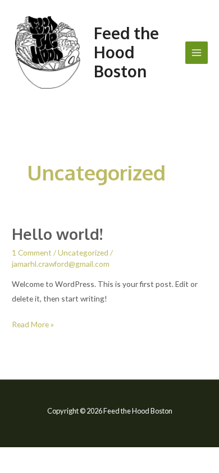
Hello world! (57, 233)
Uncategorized (83, 252)
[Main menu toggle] (196, 52)
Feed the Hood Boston (126, 52)
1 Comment (32, 252)
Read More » (33, 323)
